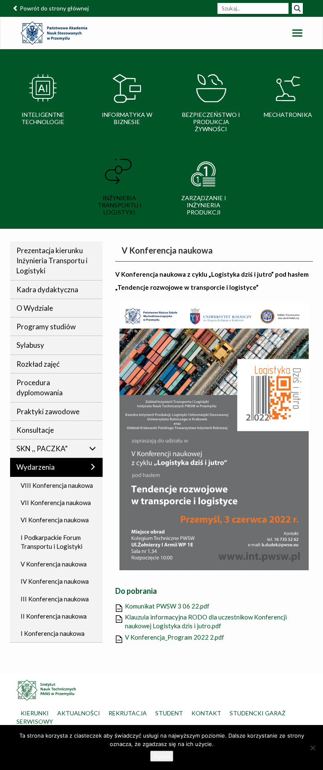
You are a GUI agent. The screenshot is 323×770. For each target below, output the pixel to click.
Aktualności (78, 713)
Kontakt (206, 713)
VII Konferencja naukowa (56, 502)
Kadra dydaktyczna (47, 289)
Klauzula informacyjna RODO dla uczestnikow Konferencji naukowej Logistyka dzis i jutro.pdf (206, 621)
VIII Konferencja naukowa (57, 485)
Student (169, 713)
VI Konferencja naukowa (55, 520)
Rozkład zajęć (38, 364)
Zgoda (162, 756)
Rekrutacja (128, 713)
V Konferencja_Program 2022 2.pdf (174, 637)
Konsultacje (35, 430)
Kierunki (35, 713)
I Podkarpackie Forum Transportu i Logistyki (51, 542)
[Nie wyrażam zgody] (312, 748)
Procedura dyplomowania (39, 387)
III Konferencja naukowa (55, 599)
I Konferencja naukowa (53, 633)
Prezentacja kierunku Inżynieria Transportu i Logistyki (51, 260)
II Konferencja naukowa (54, 616)
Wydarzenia (35, 467)
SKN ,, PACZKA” (42, 448)
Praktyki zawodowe (47, 411)
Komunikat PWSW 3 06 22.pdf (167, 606)
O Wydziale (34, 308)
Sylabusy (30, 345)
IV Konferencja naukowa (55, 581)
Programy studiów (46, 326)
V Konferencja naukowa (54, 564)
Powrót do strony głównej (54, 8)
